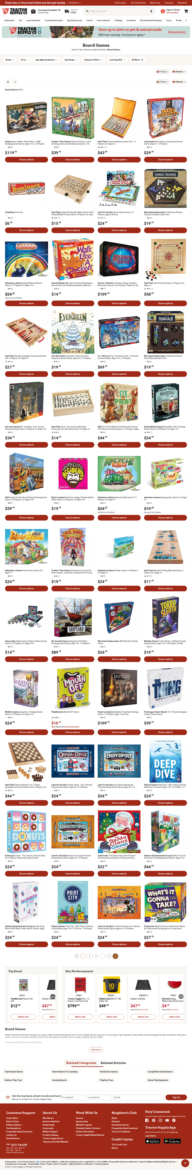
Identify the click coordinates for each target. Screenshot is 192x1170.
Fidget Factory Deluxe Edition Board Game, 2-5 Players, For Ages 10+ (26, 642)
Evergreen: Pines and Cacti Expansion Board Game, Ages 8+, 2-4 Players (71, 357)
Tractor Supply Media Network (90, 1135)
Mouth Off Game (65, 712)
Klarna (115, 1148)
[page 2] (115, 956)
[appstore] (152, 1141)
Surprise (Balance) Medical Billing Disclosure (157, 1162)
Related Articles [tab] (113, 1063)
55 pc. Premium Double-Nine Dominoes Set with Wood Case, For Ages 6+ (70, 428)
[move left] (10, 996)
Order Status (12, 1118)
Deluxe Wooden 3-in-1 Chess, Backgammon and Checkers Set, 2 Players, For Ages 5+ (25, 786)
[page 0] (76, 956)
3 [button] (96, 956)
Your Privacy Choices (26, 1162)
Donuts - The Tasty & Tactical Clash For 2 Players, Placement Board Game (25, 857)
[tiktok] (174, 1120)
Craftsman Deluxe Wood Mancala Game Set (163, 357)
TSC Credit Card (119, 1144)
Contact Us (11, 1135)
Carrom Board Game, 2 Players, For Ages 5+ (164, 284)
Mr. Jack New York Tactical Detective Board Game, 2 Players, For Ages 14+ (26, 428)
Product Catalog (50, 1135)
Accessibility (102, 1162)
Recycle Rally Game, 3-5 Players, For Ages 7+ (117, 498)
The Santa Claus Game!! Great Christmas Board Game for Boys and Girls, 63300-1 (116, 857)
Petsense (169, 3)
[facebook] (147, 1120)
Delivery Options (14, 1125)
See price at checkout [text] (13, 298)
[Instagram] (160, 1120)
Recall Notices (13, 1138)
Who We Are (48, 1118)
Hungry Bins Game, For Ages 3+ (165, 498)
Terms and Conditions (49, 1162)
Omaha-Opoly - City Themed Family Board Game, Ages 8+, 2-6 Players (71, 786)
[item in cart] (186, 11)
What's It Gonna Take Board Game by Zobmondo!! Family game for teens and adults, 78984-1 (164, 927)
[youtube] (167, 1120)
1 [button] (83, 956)
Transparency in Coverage (16, 1164)
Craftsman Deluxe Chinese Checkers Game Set (163, 213)
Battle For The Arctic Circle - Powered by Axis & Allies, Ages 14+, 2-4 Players (118, 357)
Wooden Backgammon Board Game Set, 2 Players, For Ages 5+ (25, 357)
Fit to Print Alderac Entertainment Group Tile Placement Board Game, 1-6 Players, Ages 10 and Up (118, 428)
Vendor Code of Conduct (56, 1164)
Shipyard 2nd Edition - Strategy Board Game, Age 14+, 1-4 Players (70, 642)
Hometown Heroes (120, 1125)
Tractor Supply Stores (53, 1138)
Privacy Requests (102, 1164)
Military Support (50, 1132)
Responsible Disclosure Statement (123, 1162)
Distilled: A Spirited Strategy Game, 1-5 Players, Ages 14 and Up (118, 713)
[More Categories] (186, 20)
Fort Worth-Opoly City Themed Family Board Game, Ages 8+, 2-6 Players (119, 927)
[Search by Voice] (151, 11)
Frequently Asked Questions (19, 1132)
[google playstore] (172, 1141)
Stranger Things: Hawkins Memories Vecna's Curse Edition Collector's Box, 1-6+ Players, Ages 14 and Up (119, 284)
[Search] (87, 11)
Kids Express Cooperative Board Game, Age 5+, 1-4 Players (163, 142)
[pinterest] (153, 1120)
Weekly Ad (182, 3)
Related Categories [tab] (81, 1063)
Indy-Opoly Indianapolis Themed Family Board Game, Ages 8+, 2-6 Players (116, 786)
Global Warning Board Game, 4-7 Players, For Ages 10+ (23, 284)
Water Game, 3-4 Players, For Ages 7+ (118, 571)
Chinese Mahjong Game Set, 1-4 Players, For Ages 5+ (117, 142)
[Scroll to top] (185, 1163)
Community (48, 1128)
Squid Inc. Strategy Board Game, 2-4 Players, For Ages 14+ (23, 713)
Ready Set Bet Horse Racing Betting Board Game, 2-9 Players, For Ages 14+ (26, 498)
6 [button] (108, 956)
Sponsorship (82, 1121)
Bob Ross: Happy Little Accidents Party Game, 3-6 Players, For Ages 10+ (72, 498)
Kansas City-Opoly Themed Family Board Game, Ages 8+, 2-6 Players (71, 857)
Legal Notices (89, 1162)
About (114, 1118)
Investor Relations (51, 1121)
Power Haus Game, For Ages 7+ (24, 571)
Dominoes (14, 212)
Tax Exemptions (13, 1128)
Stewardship (48, 1125)
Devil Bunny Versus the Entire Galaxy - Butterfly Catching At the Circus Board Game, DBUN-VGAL (71, 571)
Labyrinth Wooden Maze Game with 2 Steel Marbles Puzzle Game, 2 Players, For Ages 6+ (72, 213)
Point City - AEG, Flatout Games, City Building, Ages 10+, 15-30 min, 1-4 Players (72, 927)
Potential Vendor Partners (88, 1128)
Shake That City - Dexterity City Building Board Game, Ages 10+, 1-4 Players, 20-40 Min (165, 857)
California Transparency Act (71, 1162)
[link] (74, 50)
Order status (120, 3)
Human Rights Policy (36, 1164)
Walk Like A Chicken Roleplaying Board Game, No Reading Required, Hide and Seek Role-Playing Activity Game (71, 284)
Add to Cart (23, 1017)
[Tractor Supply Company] (15, 11)
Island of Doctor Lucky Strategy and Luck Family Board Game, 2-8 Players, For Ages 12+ (71, 142)
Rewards (116, 1121)
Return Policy (12, 1121)
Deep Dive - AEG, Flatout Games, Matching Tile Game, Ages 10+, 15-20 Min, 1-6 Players (165, 786)
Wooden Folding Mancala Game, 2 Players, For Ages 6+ (163, 571)
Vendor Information (85, 1132)
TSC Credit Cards (138, 3)
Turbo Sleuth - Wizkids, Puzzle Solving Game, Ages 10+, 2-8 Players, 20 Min (165, 642)
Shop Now (73, 3)
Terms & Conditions (121, 1132)
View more (96, 1050)
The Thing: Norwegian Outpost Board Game (165, 713)
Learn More (150, 1136)
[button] (80, 3)
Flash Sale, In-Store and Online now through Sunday (35, 2)
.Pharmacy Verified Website (55, 1142)
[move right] (52, 996)
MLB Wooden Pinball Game (118, 642)
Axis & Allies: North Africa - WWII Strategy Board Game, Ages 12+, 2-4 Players (24, 142)
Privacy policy (10, 1162)
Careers (79, 1118)
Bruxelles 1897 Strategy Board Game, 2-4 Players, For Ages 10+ (164, 428)
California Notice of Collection (80, 1164)
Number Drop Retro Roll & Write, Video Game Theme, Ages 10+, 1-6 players (24, 927)
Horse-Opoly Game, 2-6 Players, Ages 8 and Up (116, 213)
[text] (114, 50)
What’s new (155, 3)
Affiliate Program (84, 1125)
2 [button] (89, 956)
